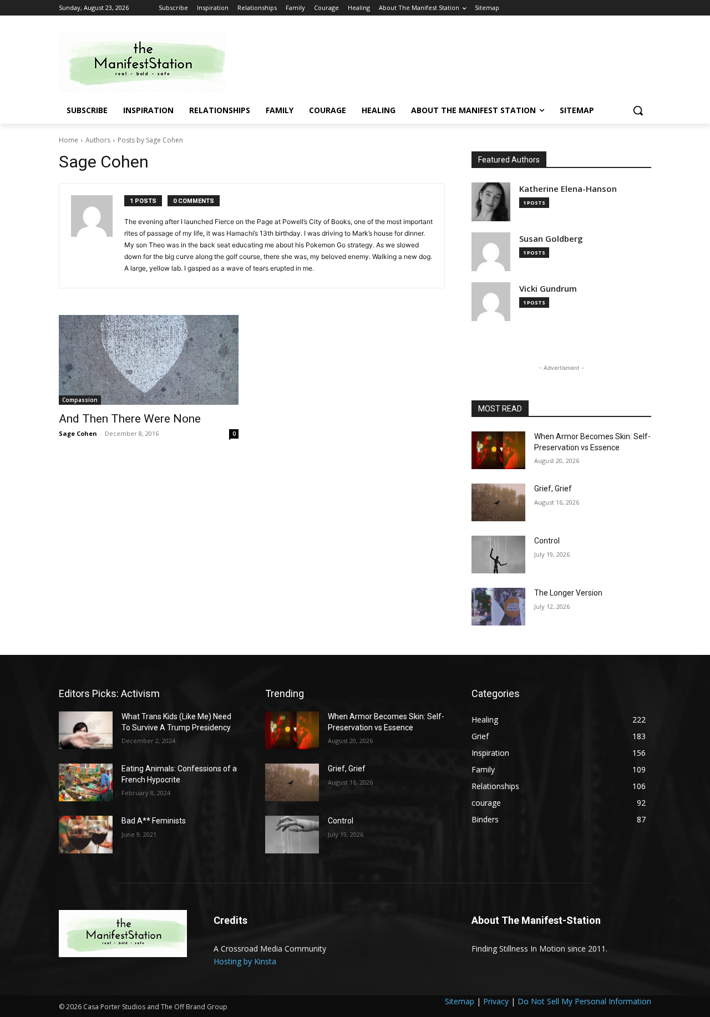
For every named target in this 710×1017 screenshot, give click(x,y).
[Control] (498, 554)
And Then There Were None (130, 418)
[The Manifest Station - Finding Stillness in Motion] (147, 61)
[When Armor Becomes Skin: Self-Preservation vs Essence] (498, 450)
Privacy (496, 1001)
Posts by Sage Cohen (150, 140)
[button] (638, 110)
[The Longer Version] (498, 607)
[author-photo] (97, 235)
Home (68, 140)
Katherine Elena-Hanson (568, 189)
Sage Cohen (78, 433)
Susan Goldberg (551, 238)
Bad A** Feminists (153, 820)
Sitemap (459, 1001)
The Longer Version (568, 592)
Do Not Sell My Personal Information (584, 1001)
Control (547, 540)
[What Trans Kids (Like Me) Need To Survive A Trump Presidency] (86, 730)
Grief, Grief (553, 488)
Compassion (80, 400)
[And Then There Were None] (149, 360)
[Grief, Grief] (498, 502)
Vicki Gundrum (548, 288)
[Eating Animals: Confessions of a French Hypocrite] (86, 782)
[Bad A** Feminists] (86, 834)
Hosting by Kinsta (245, 961)
